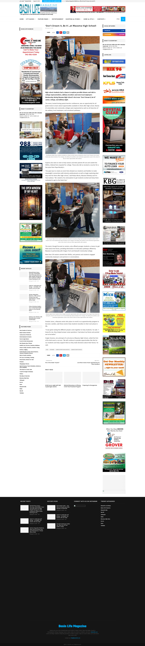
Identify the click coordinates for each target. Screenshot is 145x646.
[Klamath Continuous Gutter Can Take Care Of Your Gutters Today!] (51, 526)
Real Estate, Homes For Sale (27, 359)
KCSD (47, 349)
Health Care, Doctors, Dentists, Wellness (30, 345)
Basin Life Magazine (72, 626)
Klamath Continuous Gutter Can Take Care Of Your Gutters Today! (63, 525)
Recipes (22, 361)
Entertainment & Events (25, 337)
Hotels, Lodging (23, 349)
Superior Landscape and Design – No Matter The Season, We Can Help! (35, 287)
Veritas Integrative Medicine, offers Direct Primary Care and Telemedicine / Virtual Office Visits (34, 297)
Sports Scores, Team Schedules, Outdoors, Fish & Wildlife (30, 366)
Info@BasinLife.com (75, 638)
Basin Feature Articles (25, 332)
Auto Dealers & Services (26, 330)
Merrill (21, 391)
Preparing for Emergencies (90, 385)
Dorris (21, 382)
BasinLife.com (94, 632)
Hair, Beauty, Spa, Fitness (26, 343)
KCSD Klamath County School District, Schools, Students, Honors (29, 352)
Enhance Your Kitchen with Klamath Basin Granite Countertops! (35, 318)
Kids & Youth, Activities (25, 355)
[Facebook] (117, 19)
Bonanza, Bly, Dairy (24, 378)
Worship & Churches (25, 376)
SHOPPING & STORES (73, 19)
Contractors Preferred (25, 334)
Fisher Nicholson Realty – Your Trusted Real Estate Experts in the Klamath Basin (85, 1)
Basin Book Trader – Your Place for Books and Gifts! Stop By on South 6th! (63, 507)
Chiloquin (22, 380)
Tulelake (22, 393)
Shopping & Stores (24, 364)
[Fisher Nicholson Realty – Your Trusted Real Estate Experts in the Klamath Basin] (24, 308)
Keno (21, 384)
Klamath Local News (106, 505)
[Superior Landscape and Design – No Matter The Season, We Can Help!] (24, 287)
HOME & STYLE (89, 19)
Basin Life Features (105, 508)
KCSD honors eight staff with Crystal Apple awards (53, 386)
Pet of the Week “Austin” (52, 362)
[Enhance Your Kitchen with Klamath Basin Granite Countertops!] (24, 319)
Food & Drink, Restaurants (26, 341)
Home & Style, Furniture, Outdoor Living (29, 347)
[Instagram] (119, 19)
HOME (22, 19)
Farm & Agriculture (24, 339)
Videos (21, 373)
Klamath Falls (23, 386)
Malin (21, 388)
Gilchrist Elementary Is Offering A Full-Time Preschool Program (72, 386)
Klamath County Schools (76, 349)
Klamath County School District (62, 349)
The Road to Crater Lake (26, 369)
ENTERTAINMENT (57, 19)
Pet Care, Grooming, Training (27, 357)
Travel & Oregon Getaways (26, 371)
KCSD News (52, 349)
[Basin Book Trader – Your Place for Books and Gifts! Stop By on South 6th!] (51, 508)
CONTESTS (100, 19)
